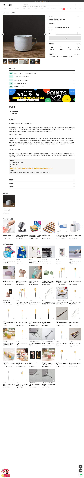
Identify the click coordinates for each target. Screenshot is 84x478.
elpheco (71, 233)
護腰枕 (45, 6)
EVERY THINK (45, 280)
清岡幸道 (4, 208)
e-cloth (30, 233)
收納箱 (28, 6)
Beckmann (5, 280)
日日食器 (8, 12)
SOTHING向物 (19, 280)
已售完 (65, 38)
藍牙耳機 (38, 6)
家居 (4, 12)
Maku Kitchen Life (6, 300)
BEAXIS (57, 259)
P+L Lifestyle (5, 341)
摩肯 (3, 259)
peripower (18, 233)
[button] (5, 61)
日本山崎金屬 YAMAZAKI (61, 300)
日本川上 (57, 321)
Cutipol (57, 280)
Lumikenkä (18, 259)
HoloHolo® (31, 280)
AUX (4, 233)
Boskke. (31, 259)
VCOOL (33, 6)
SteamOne (44, 259)
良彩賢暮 (71, 259)
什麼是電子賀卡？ (77, 54)
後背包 (24, 6)
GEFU (43, 300)
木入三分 (44, 233)
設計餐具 (13, 12)
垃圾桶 (42, 6)
